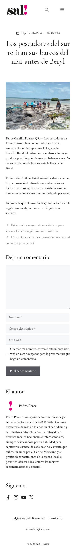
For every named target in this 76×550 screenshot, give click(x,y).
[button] (47, 10)
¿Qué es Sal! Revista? (29, 518)
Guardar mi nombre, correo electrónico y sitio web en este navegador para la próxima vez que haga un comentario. (40, 354)
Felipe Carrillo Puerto (31, 33)
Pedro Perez (27, 405)
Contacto (56, 518)
